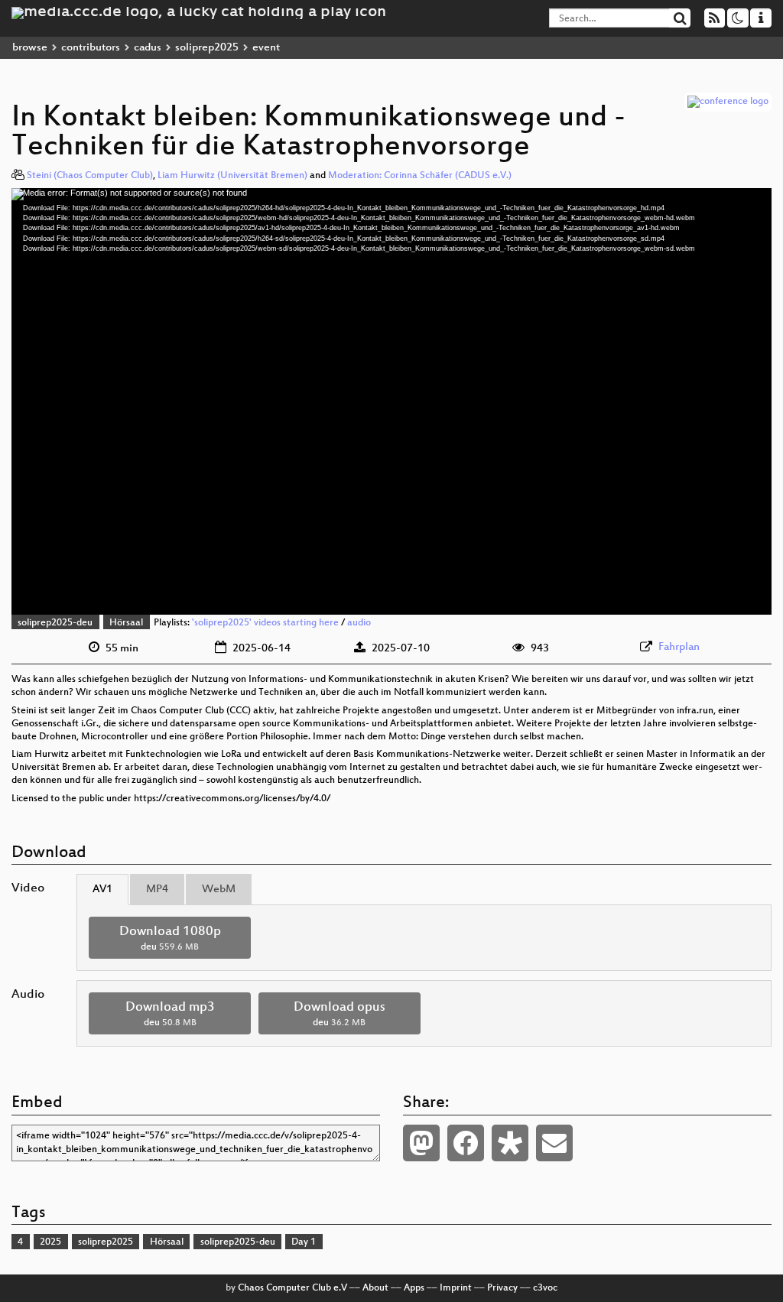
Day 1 (303, 1242)
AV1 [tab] (102, 889)
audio (359, 623)
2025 (50, 1242)
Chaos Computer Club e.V (292, 1288)
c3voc (545, 1288)
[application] (391, 401)
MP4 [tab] (157, 889)
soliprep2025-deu (55, 623)
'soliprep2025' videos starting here (265, 623)
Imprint (456, 1288)
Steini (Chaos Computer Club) (90, 175)
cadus (147, 47)
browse (29, 47)
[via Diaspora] (510, 1143)
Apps (414, 1288)
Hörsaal (126, 623)
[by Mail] (554, 1143)
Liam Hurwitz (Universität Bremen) (232, 175)
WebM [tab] (219, 889)
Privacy (502, 1288)
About (375, 1288)
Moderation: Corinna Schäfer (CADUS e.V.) (420, 175)
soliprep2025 (207, 47)
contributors (90, 47)
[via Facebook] (465, 1143)
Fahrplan (679, 647)
